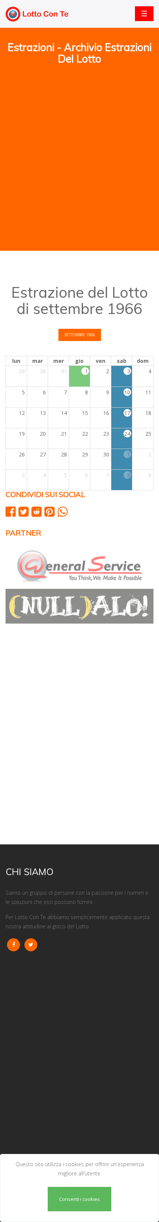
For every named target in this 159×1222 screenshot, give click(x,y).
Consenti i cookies (79, 1199)
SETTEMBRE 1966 (79, 334)
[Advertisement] (79, 111)
